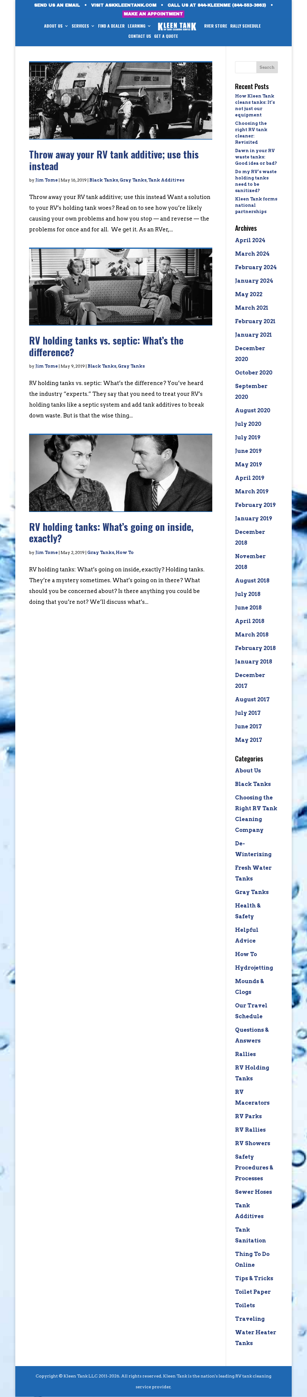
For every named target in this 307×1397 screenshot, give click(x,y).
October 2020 (254, 372)
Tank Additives (166, 180)
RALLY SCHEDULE (245, 26)
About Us (248, 770)
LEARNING (136, 26)
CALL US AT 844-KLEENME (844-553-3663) (217, 5)
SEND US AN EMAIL (57, 5)
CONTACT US (139, 36)
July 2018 (248, 594)
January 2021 (253, 335)
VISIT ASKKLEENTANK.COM (123, 5)
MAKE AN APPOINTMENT (153, 14)
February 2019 (255, 505)
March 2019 (251, 491)
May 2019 (248, 464)
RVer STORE (215, 26)
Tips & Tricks (254, 1278)
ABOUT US (53, 26)
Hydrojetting (254, 968)
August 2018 (252, 580)
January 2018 (253, 661)
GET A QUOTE (166, 36)
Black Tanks (103, 180)
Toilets (245, 1305)
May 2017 (248, 740)
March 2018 (252, 634)
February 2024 (256, 267)
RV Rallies (250, 1130)
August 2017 (252, 699)
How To (125, 552)
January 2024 (254, 281)
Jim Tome (46, 180)
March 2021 (251, 308)
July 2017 (248, 713)
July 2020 (248, 424)
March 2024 (252, 254)
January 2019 (253, 518)
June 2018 (248, 607)
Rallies (245, 1054)
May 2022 (248, 294)
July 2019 (247, 437)
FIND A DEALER (111, 26)
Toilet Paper (253, 1292)
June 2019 (248, 451)
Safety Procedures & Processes (254, 1168)
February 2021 (255, 321)
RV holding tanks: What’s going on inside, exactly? (111, 532)
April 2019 (249, 478)
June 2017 (248, 726)
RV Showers (252, 1143)
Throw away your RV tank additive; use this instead (114, 160)
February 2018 (255, 648)
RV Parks (248, 1116)
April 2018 (249, 621)
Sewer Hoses (253, 1192)
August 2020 (252, 410)
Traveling (250, 1319)
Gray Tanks (133, 180)
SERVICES (80, 26)
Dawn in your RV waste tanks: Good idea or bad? (256, 157)
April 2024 (250, 240)
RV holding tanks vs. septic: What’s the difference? (106, 346)
